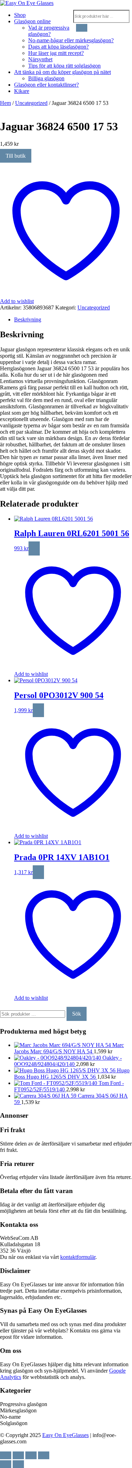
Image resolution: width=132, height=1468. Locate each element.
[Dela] (31, 1455)
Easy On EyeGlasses (65, 1435)
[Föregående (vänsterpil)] (5, 1464)
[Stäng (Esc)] (43, 1455)
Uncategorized (31, 103)
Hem (5, 103)
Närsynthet (40, 59)
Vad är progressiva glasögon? (48, 31)
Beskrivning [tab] (27, 319)
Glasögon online (32, 21)
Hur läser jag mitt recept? (56, 53)
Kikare (21, 91)
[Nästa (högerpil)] (18, 1464)
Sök (76, 1014)
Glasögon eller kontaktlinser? (46, 85)
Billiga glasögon (46, 78)
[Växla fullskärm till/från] (18, 1455)
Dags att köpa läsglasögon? (58, 47)
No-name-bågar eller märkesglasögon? (71, 40)
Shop (20, 15)
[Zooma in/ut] (5, 1455)
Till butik (16, 156)
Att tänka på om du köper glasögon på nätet (62, 72)
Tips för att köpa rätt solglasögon (64, 66)
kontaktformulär (77, 1257)
